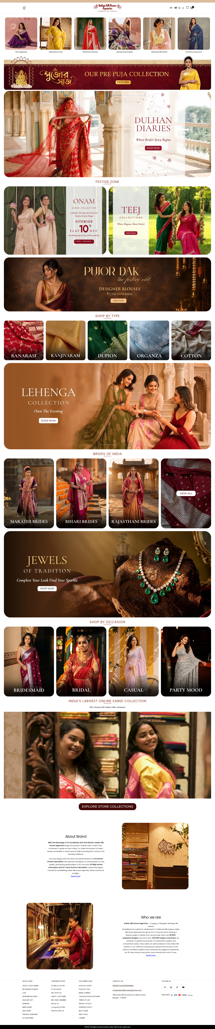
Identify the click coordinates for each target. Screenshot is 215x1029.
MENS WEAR (27, 1007)
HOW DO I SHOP (85, 985)
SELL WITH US (56, 993)
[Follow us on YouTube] (183, 987)
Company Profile (58, 1007)
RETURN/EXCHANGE (30, 989)
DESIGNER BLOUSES (29, 996)
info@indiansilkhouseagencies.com (127, 990)
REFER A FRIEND (84, 993)
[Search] (179, 8)
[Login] (183, 8)
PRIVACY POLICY (85, 1003)
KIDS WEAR (26, 1011)
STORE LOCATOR (58, 985)
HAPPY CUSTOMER (58, 996)
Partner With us (57, 1011)
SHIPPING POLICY (85, 1007)
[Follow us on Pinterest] (177, 987)
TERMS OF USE (84, 1000)
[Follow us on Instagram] (171, 987)
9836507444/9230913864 (123, 985)
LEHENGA (25, 1003)
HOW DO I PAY (84, 989)
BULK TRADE (83, 1011)
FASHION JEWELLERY (30, 1014)
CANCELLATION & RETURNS (89, 996)
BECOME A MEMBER (58, 1000)
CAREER (82, 1018)
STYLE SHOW (56, 989)
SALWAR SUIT (27, 1000)
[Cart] (191, 8)
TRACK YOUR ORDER (30, 985)
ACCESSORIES (27, 1018)
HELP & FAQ (83, 1014)
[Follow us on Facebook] (165, 987)
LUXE (24, 993)
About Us (55, 1003)
